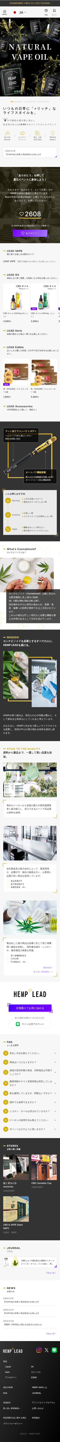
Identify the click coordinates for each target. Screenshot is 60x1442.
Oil (32, 1366)
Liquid (8, 1366)
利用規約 (36, 1418)
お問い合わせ (38, 1408)
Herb (7, 1372)
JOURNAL (36, 1393)
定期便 (34, 1377)
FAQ (5, 1393)
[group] (30, 57)
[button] (17, 101)
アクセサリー (11, 1377)
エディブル (36, 1372)
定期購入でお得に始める (30, 1008)
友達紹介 (7, 1402)
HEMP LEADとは (39, 1387)
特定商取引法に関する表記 (14, 1418)
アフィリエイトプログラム (43, 1402)
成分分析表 (8, 1387)
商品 (5, 1361)
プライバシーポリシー (12, 1423)
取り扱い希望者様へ (11, 1408)
